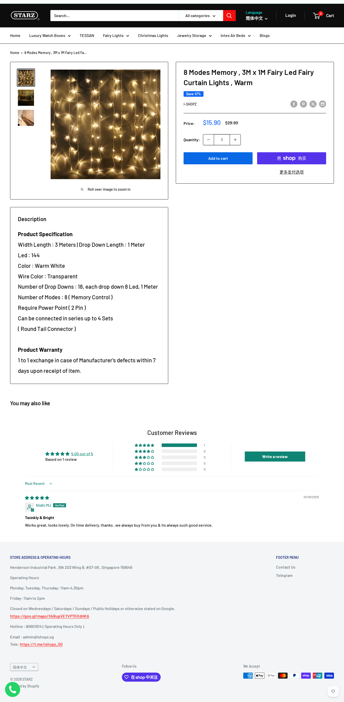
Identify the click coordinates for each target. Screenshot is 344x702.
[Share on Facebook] (293, 104)
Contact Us (285, 567)
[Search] (229, 15)
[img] (37, 497)
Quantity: (192, 139)
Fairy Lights (113, 35)
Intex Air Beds (233, 35)
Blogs (265, 35)
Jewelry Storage (191, 35)
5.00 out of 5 (82, 453)
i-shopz (190, 104)
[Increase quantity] (235, 139)
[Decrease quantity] (208, 139)
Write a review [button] (275, 456)
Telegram (284, 575)
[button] (145, 445)
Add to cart (218, 158)
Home (15, 35)
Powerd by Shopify (24, 686)
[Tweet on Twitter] (313, 104)
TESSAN (87, 35)
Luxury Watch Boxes (47, 35)
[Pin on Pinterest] (303, 104)
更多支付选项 (292, 172)
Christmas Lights (153, 35)
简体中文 (20, 667)
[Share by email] (322, 104)
